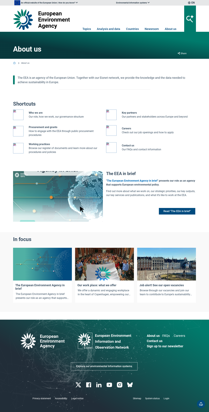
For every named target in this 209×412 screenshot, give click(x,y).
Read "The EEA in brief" (177, 211)
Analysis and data (108, 29)
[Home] (14, 63)
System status (152, 398)
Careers (179, 336)
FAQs (166, 336)
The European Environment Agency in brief (132, 180)
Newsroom (152, 29)
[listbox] (46, 3)
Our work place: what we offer (96, 285)
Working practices (39, 144)
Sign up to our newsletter (165, 346)
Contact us (128, 145)
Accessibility (61, 398)
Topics (86, 29)
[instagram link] (120, 385)
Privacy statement (41, 398)
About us (170, 29)
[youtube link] (109, 385)
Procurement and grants (43, 127)
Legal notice (77, 398)
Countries (132, 29)
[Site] (42, 19)
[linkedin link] (99, 385)
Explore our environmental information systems (104, 366)
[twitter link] (78, 385)
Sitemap (137, 398)
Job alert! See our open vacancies (161, 285)
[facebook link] (89, 385)
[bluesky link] (130, 385)
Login (166, 398)
